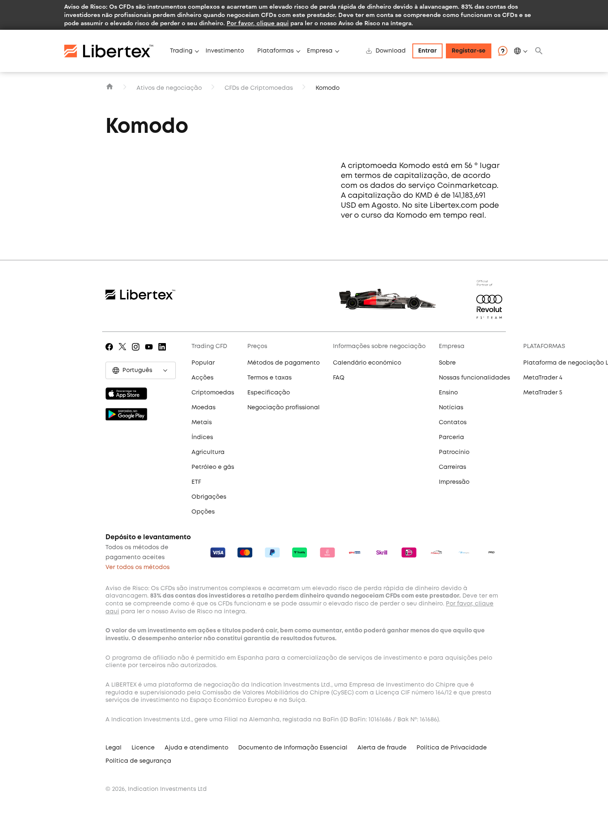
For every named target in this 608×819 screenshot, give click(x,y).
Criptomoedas (212, 392)
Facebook (110, 352)
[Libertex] (113, 50)
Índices (202, 437)
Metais (201, 422)
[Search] (539, 51)
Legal (113, 747)
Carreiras (452, 467)
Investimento (225, 50)
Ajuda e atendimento (196, 747)
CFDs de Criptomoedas (259, 88)
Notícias (451, 407)
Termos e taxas (269, 377)
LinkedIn (163, 352)
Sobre (447, 362)
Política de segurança (138, 761)
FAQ (339, 377)
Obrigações (208, 497)
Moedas (203, 407)
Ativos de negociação (169, 88)
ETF (196, 482)
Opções (203, 511)
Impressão (454, 482)
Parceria (451, 437)
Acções (202, 377)
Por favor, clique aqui (258, 22)
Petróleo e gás (212, 467)
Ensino (448, 392)
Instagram (137, 352)
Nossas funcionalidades (474, 377)
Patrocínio (454, 452)
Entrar (427, 50)
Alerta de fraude (382, 747)
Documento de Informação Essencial (292, 747)
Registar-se (469, 50)
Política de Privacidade (452, 747)
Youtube (150, 352)
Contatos (453, 422)
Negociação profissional (283, 407)
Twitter (124, 352)
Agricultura (208, 452)
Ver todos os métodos (137, 567)
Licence (143, 747)
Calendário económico (367, 362)
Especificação (268, 392)
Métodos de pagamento (283, 362)
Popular (203, 362)
